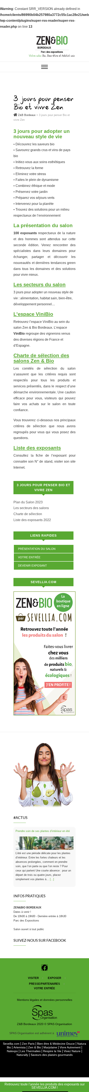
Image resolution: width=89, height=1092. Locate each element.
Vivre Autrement (70, 1047)
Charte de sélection (27, 514)
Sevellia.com (11, 1043)
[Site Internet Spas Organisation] (44, 1007)
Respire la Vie (52, 1051)
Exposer (54, 978)
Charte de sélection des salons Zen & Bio (41, 358)
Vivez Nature (72, 1051)
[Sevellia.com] (44, 594)
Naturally (22, 1054)
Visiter (33, 978)
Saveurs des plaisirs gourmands (52, 1054)
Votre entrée (29, 557)
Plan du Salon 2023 (28, 502)
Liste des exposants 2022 (32, 520)
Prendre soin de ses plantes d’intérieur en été (43, 831)
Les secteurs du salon (39, 284)
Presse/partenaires (44, 983)
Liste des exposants (37, 448)
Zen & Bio (35, 1047)
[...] (52, 879)
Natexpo (13, 1051)
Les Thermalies (30, 1051)
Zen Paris (28, 1043)
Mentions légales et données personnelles (44, 999)
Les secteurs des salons (31, 508)
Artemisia (19, 1047)
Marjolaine (50, 1047)
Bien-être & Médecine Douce (56, 1043)
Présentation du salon (36, 548)
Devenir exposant (32, 565)
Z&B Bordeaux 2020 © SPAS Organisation (44, 1024)
